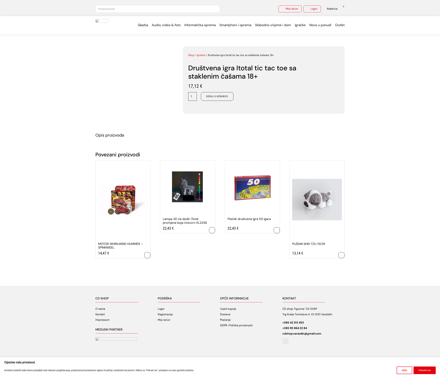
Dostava (225, 314)
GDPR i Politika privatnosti (236, 325)
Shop (191, 55)
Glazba (143, 25)
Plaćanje (225, 320)
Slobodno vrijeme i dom (273, 25)
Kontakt (100, 314)
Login (314, 8)
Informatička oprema (200, 25)
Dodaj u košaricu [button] (147, 255)
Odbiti (404, 370)
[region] (220, 367)
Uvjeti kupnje (228, 309)
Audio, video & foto (166, 25)
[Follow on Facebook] (285, 341)
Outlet (340, 25)
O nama (100, 309)
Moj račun (292, 8)
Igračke (300, 25)
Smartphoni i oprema (235, 25)
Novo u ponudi (320, 25)
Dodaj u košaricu (217, 96)
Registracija (165, 314)
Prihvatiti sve (425, 370)
